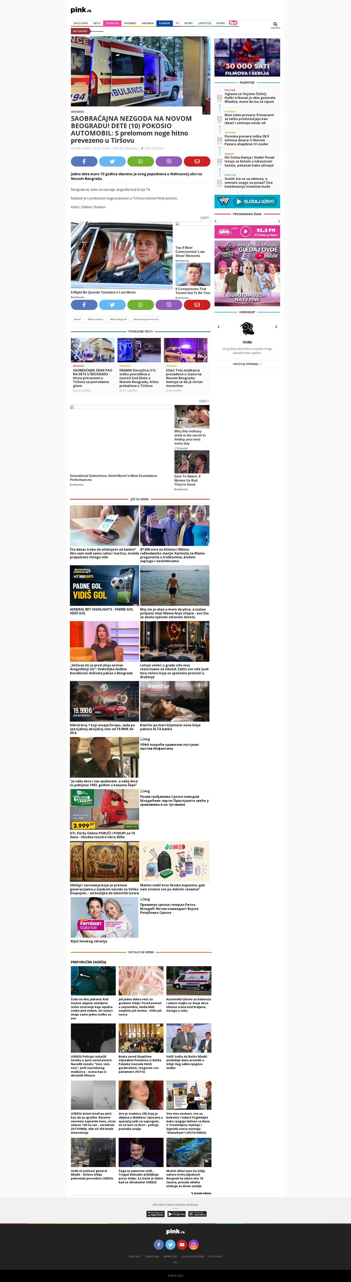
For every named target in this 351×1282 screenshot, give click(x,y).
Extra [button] (221, 23)
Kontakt (135, 1256)
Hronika (148, 23)
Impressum (170, 1256)
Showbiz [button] (130, 23)
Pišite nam (215, 1256)
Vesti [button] (97, 23)
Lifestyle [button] (204, 23)
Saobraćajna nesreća (146, 319)
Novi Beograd (118, 319)
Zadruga (112, 23)
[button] (75, 357)
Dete (77, 319)
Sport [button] (188, 23)
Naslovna (81, 23)
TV (177, 23)
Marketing (152, 1256)
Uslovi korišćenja (193, 1256)
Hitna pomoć (95, 319)
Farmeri (164, 23)
